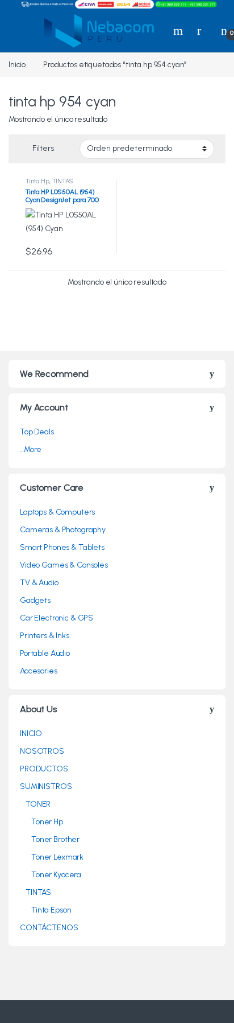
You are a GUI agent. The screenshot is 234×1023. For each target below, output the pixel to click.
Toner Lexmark (57, 857)
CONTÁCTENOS (49, 927)
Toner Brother (55, 839)
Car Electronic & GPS (56, 618)
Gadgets (35, 600)
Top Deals (37, 432)
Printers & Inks (44, 635)
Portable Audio (45, 653)
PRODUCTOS (44, 769)
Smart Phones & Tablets (62, 547)
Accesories (38, 671)
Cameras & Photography (63, 530)
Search (179, 30)
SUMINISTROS (46, 786)
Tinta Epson (51, 910)
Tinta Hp (37, 181)
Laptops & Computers (57, 512)
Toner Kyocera (56, 875)
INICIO (31, 733)
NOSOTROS (42, 751)
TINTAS (62, 181)
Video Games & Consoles (64, 565)
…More (30, 449)
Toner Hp (47, 822)
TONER (38, 804)
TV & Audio (39, 582)
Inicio (17, 64)
